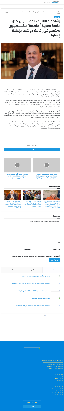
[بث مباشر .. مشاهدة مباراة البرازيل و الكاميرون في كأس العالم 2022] (55, 308)
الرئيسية (57, 12)
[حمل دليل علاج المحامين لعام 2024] (55, 300)
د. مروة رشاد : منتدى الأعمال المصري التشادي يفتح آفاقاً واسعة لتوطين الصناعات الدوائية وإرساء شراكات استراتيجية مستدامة (13, 204)
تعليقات (12, 270)
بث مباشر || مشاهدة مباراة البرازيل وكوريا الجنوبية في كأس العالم (33, 291)
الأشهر (52, 270)
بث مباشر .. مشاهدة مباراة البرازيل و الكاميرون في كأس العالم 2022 (33, 306)
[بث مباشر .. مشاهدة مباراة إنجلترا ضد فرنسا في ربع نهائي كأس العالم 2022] (55, 286)
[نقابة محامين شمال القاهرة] (51, 2)
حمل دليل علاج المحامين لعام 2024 (41, 298)
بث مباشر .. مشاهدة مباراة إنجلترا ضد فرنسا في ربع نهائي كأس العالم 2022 (31, 283)
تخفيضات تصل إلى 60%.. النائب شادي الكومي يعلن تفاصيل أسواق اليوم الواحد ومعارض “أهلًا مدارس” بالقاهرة (32, 203)
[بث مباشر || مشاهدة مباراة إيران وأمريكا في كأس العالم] (55, 278)
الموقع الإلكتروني (27, 249)
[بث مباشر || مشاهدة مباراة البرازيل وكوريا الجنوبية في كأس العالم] (55, 293)
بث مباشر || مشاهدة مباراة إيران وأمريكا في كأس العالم (36, 276)
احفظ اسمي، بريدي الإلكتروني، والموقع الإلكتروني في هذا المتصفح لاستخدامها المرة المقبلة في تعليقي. (35, 256)
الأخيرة (32, 270)
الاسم (58, 242)
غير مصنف (52, 12)
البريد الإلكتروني (56, 249)
